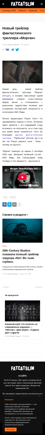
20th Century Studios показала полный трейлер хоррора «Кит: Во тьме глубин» (20, 256)
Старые (38, 287)
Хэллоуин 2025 (9, 10)
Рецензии (33, 10)
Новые (6, 287)
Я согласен (11, 429)
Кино (5, 197)
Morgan (6, 96)
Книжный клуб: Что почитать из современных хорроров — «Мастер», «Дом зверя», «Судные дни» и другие (22, 328)
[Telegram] (12, 50)
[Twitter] (17, 50)
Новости (22, 10)
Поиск (41, 4)
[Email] (14, 204)
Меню (3, 4)
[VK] (7, 50)
